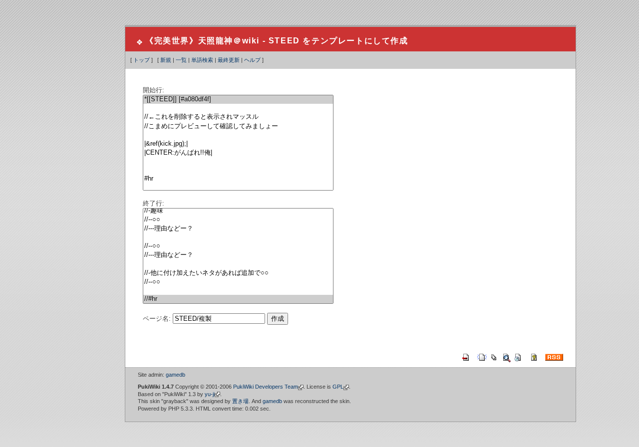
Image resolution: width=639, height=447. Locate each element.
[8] (238, 170)
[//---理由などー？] (238, 228)
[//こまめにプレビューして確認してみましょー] (238, 126)
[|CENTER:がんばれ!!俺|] (238, 153)
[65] (238, 237)
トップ (141, 60)
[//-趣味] (238, 211)
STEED (284, 40)
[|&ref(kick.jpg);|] (238, 144)
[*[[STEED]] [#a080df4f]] (238, 99)
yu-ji (210, 394)
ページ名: (157, 318)
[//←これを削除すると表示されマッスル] (238, 117)
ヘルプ (252, 60)
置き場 (240, 401)
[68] (238, 264)
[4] (238, 135)
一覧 (181, 60)
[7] (238, 162)
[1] (238, 108)
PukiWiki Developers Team (265, 387)
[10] (238, 187)
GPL (337, 387)
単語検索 (202, 60)
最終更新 (229, 60)
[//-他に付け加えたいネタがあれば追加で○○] (238, 273)
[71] (238, 290)
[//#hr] (238, 299)
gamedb (175, 375)
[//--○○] (238, 220)
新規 (165, 60)
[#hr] (238, 179)
